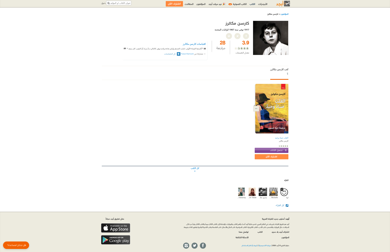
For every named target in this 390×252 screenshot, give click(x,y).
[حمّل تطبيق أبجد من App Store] (115, 228)
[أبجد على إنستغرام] (186, 246)
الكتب (252, 4)
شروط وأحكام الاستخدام (250, 245)
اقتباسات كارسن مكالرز (194, 43)
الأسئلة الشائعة (242, 237)
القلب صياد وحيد (281, 137)
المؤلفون (284, 14)
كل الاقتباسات (170, 53)
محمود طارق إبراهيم (263, 197)
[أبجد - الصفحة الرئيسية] (279, 3)
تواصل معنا (243, 232)
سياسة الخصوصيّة (265, 245)
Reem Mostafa (273, 197)
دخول (103, 3)
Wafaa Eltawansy (241, 197)
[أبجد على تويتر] (194, 246)
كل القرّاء (280, 205)
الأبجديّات (262, 4)
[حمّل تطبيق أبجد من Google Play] (115, 240)
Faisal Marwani (187, 53)
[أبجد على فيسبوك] (203, 246)
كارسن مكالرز (283, 141)
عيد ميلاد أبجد (217, 4)
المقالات (189, 4)
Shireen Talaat (252, 197)
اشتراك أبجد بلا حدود (280, 232)
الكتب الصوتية (238, 4)
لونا (287, 197)
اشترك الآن (271, 157)
